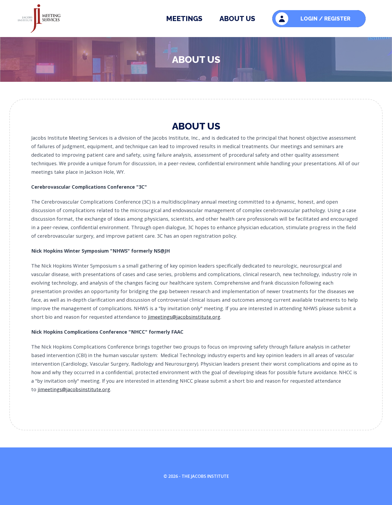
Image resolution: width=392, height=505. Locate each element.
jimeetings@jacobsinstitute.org (184, 317)
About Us (237, 19)
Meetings (184, 19)
